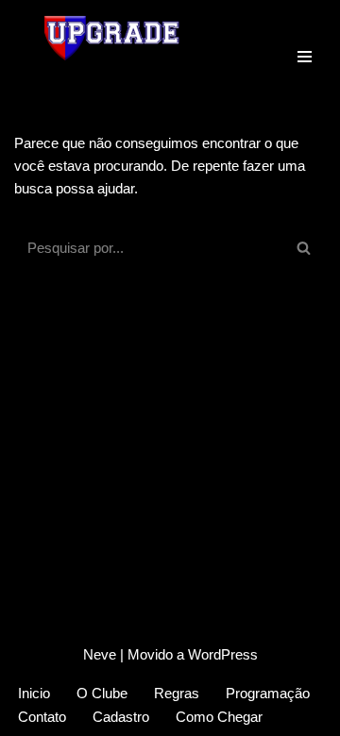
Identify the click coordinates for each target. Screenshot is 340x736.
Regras (176, 693)
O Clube (102, 693)
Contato (42, 717)
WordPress (223, 654)
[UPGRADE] (113, 37)
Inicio (34, 693)
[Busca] (304, 247)
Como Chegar (219, 717)
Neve (99, 654)
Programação (268, 693)
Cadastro (121, 717)
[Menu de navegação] (304, 38)
